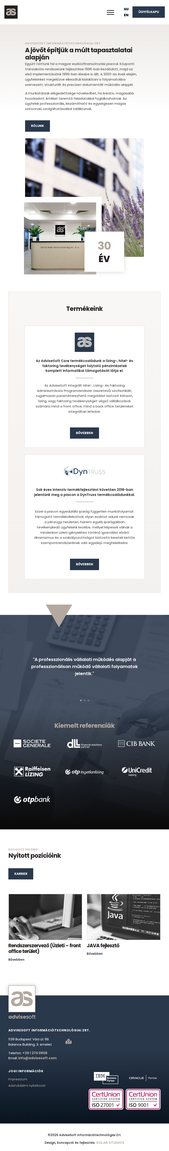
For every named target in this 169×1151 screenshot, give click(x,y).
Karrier (20, 874)
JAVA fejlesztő (103, 945)
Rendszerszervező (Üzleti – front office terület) (44, 948)
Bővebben (84, 433)
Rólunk (37, 126)
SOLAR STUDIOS (110, 1143)
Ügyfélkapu (148, 12)
